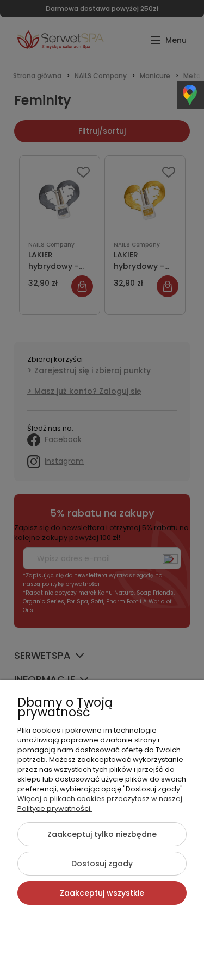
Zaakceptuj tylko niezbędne (102, 834)
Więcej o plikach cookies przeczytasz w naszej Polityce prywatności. (99, 804)
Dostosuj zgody (102, 863)
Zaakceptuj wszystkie (102, 892)
